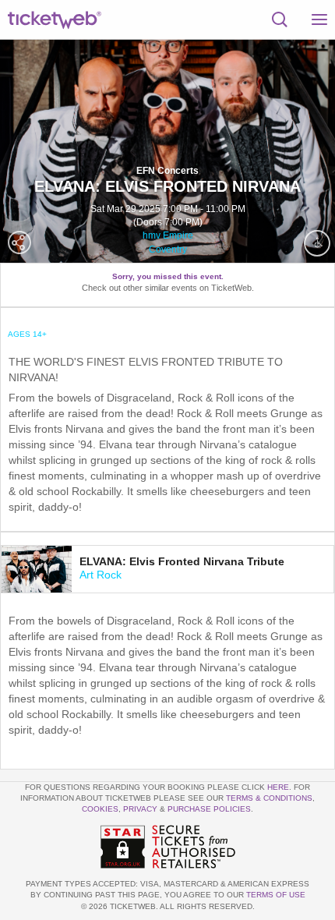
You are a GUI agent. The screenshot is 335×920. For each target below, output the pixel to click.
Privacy (140, 809)
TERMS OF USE (275, 894)
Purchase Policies (209, 809)
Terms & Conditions (269, 798)
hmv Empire (168, 235)
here (278, 787)
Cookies (100, 809)
